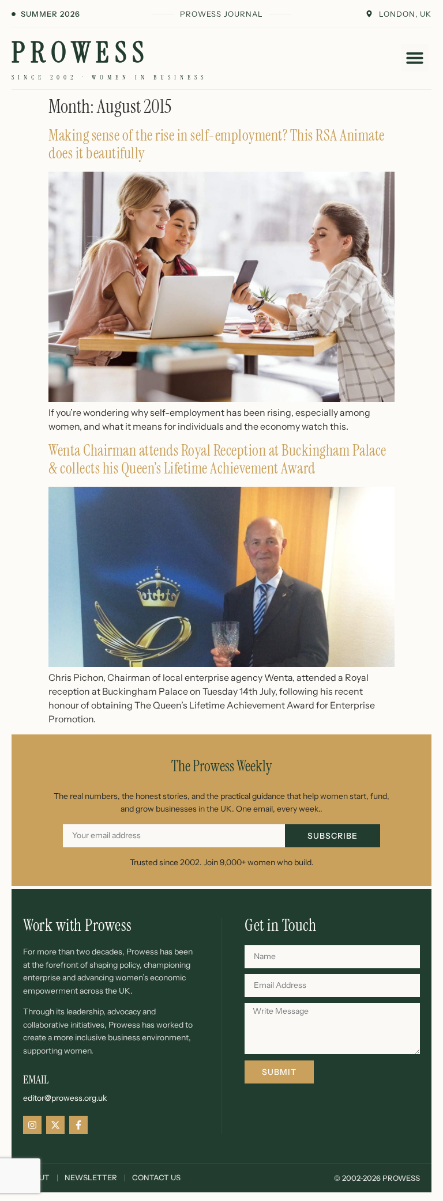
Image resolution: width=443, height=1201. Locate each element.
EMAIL (35, 1079)
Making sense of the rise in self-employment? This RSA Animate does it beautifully (216, 144)
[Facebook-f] (78, 1125)
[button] (415, 57)
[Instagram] (32, 1125)
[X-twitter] (55, 1125)
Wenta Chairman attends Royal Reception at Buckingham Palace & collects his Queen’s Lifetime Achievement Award (217, 459)
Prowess (80, 52)
